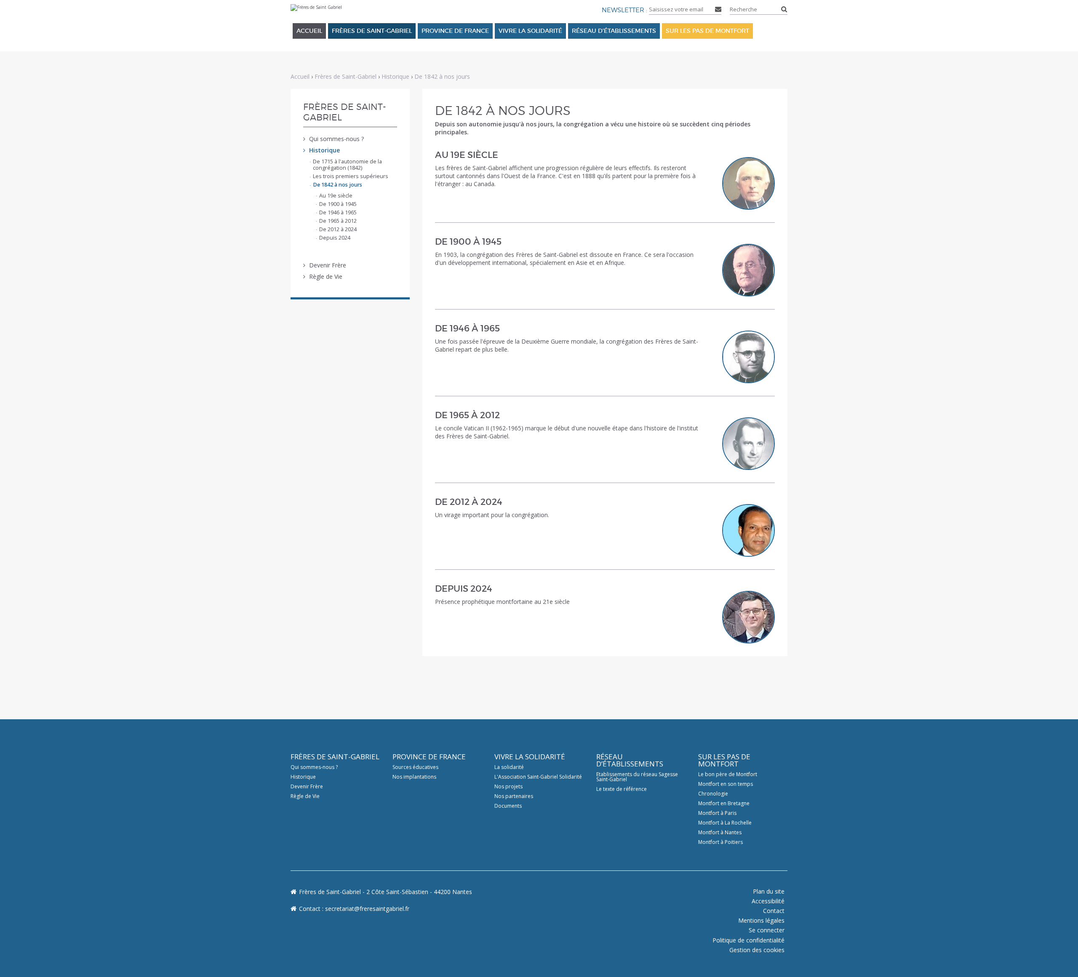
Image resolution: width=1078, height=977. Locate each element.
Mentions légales (761, 920)
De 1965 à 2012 (467, 415)
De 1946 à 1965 (467, 328)
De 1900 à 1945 (468, 241)
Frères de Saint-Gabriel (372, 31)
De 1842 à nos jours (442, 76)
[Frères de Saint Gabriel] (316, 8)
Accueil (309, 31)
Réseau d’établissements (614, 31)
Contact (773, 911)
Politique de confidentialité (748, 940)
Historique (395, 76)
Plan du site (768, 891)
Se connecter (766, 930)
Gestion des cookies (756, 950)
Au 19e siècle (466, 154)
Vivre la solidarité (530, 31)
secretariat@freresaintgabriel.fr (367, 909)
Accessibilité (768, 901)
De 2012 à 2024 (468, 502)
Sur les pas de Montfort (707, 31)
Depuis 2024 (463, 588)
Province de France (455, 31)
